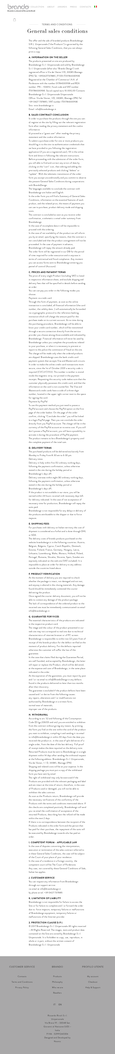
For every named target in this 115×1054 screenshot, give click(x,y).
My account (93, 976)
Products (57, 976)
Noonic (57, 1041)
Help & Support (92, 987)
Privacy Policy (22, 987)
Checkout (92, 982)
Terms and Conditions (22, 982)
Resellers (57, 992)
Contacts (22, 976)
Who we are (57, 987)
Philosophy (57, 982)
